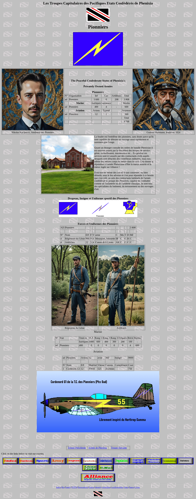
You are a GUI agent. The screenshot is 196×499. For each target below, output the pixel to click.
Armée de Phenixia (97, 447)
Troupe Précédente (77, 447)
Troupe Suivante (119, 447)
